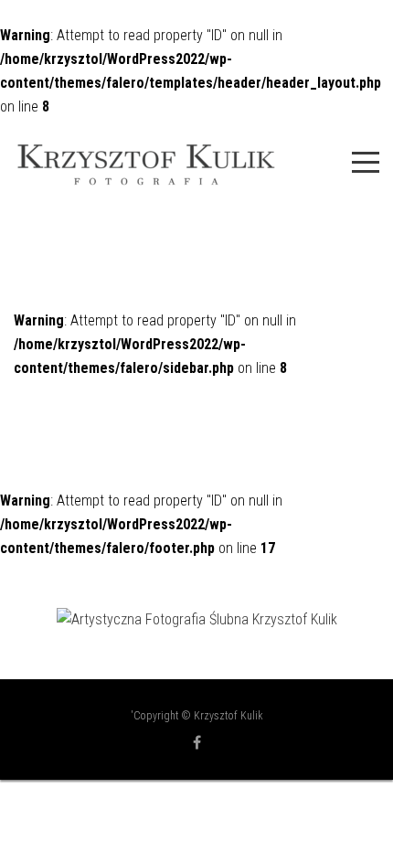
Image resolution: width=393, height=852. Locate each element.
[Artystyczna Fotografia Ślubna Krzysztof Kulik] (197, 619)
